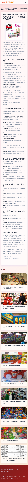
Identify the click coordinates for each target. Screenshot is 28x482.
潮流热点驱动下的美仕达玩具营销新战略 (11, 365)
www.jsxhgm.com (13, 476)
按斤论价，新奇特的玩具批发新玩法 (10, 440)
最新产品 (4, 269)
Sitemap (16, 478)
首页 (2, 8)
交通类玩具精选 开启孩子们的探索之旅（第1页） (13, 383)
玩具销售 (19, 476)
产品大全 (7, 8)
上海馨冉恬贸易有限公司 (8, 2)
